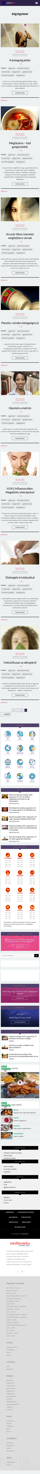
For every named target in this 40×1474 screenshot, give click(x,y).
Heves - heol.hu (11, 1312)
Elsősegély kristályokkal (20, 577)
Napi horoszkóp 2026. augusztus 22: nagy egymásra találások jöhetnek (23, 818)
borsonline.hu (11, 1421)
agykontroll (11, 68)
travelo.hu (9, 1399)
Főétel (15, 1110)
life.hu (8, 1429)
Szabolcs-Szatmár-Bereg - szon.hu (17, 1325)
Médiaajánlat (26, 1222)
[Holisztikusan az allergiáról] (20, 638)
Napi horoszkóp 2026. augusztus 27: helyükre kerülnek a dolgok (23, 1037)
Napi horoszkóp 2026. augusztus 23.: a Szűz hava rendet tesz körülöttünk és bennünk (23, 828)
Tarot (5, 1185)
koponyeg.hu (10, 1445)
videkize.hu (10, 1407)
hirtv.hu (9, 1352)
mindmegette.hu (11, 1396)
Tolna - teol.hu (11, 1328)
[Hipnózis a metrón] (20, 383)
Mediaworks (25, 1234)
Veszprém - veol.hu (12, 1333)
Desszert (16, 1126)
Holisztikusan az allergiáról (20, 662)
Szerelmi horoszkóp (10, 1158)
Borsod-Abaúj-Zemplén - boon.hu (16, 1296)
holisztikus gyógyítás (8, 75)
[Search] (36, 955)
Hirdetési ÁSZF (13, 1222)
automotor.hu (10, 1383)
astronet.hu (10, 1380)
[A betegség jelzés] (20, 35)
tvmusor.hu (10, 1409)
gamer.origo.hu (11, 1388)
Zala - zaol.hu (11, 1336)
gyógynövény (16, 72)
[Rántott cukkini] (7, 1135)
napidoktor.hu (11, 1393)
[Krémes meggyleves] (7, 1119)
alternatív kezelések (23, 68)
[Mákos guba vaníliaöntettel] (7, 1127)
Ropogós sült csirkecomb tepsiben (24, 1113)
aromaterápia (6, 72)
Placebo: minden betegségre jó (20, 323)
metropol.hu (10, 1426)
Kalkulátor (7, 1197)
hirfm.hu (9, 1465)
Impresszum (10, 1212)
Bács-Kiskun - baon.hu (13, 1288)
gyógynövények (27, 72)
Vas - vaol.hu (10, 1330)
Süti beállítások (20, 1227)
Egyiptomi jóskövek (9, 1187)
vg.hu (8, 1366)
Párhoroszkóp (8, 1155)
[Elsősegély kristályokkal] (20, 552)
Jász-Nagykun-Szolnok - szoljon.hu (17, 1314)
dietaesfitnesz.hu (11, 1401)
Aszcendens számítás (10, 1169)
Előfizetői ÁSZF (26, 1217)
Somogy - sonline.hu (13, 1322)
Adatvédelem (13, 1217)
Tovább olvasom (20, 92)
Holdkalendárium (20, 1022)
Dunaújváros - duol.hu (13, 1301)
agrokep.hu (10, 1369)
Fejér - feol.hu (11, 1304)
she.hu (9, 1431)
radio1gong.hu (11, 1462)
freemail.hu (10, 1443)
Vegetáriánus (18, 1133)
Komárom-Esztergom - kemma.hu (17, 1317)
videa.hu (9, 1448)
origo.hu (9, 1355)
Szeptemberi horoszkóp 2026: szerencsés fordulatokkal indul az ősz (23, 1055)
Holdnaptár (7, 1172)
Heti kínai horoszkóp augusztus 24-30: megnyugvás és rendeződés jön (23, 809)
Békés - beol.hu (11, 1293)
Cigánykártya (7, 1182)
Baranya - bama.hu (12, 1290)
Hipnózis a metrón (20, 408)
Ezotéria (6, 1203)
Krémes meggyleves (19, 1120)
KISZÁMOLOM (20, 946)
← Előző (6, 714)
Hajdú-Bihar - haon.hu (13, 1309)
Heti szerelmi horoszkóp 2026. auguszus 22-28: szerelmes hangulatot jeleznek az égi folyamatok (21, 798)
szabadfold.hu (11, 1349)
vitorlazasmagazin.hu (13, 1404)
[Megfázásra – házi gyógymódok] (20, 118)
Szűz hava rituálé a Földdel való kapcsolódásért (21, 1046)
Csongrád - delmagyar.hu (14, 1298)
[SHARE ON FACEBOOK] (20, 64)
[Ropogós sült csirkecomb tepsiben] (7, 1112)
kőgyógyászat (20, 75)
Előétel (16, 1118)
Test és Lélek (20, 51)
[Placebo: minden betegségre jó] (20, 298)
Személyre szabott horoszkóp (13, 1153)
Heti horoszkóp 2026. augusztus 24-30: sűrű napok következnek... (23, 838)
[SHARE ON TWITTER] (22, 64)
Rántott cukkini (18, 1136)
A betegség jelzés (20, 60)
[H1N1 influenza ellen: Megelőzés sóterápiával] (20, 464)
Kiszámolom (20, 998)
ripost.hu (9, 1423)
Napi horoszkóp (8, 1166)
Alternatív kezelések (20, 54)
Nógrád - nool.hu (11, 1320)
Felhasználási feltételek (26, 1212)
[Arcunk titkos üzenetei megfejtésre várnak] (20, 209)
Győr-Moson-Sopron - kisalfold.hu (16, 1306)
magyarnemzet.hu (12, 1347)
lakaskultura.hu (11, 1385)
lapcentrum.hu (11, 1451)
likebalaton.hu (11, 1391)
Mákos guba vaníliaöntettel (22, 1128)
